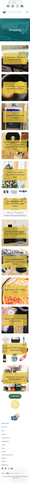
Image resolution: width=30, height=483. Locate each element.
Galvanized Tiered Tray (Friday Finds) (15, 378)
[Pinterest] (12, 6)
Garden (4, 451)
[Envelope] (22, 6)
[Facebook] (8, 6)
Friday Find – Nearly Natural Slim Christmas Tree (15, 174)
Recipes (4, 458)
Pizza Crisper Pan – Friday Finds (15, 291)
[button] (27, 12)
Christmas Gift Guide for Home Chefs (15, 349)
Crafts (3, 445)
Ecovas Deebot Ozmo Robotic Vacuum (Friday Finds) (15, 261)
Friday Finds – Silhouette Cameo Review (15, 58)
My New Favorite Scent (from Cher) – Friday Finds (15, 233)
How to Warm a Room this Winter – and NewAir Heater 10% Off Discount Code (15, 145)
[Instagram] (17, 6)
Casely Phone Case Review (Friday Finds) (15, 320)
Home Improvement (7, 455)
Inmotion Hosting (14, 473)
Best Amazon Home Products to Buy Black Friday (15, 203)
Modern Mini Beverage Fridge (15, 116)
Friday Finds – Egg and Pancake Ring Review (15, 87)
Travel (3, 461)
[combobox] (15, 2)
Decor (3, 448)
